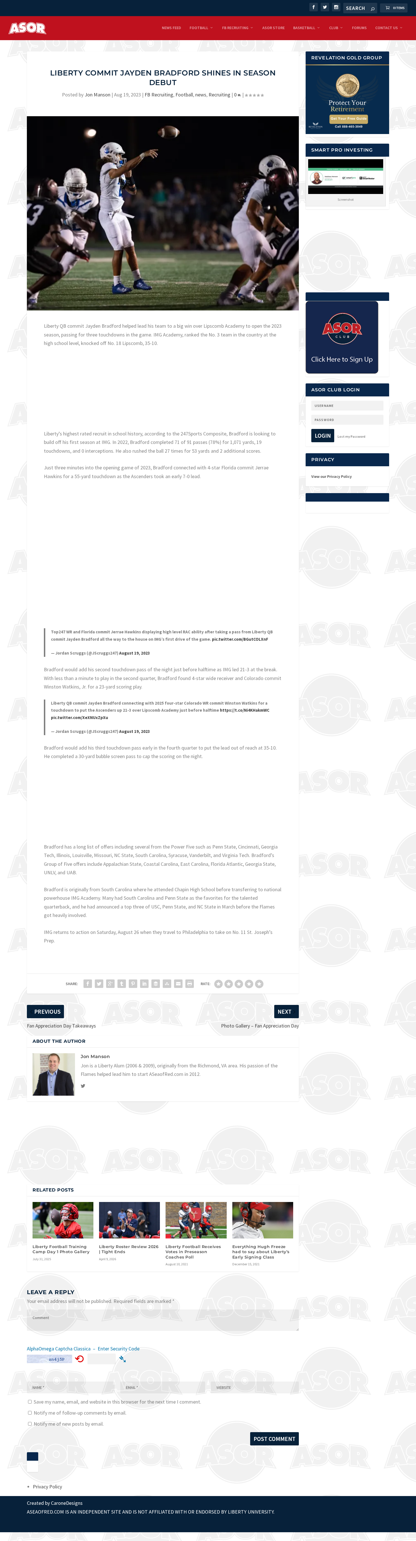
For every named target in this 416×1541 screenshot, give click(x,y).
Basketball (304, 27)
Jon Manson (97, 94)
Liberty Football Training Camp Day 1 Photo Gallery (61, 1249)
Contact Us (386, 27)
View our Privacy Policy (331, 476)
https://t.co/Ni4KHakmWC (244, 710)
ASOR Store (273, 27)
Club (333, 27)
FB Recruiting (235, 27)
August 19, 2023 (134, 653)
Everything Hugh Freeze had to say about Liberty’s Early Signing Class (261, 1251)
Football (199, 27)
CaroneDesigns (67, 1503)
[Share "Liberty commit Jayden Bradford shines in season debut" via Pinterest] (133, 983)
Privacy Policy (47, 1486)
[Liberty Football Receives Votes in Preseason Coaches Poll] (196, 1220)
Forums (359, 27)
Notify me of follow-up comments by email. (80, 1413)
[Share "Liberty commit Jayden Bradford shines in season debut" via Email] (178, 983)
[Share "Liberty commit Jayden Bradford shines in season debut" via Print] (189, 983)
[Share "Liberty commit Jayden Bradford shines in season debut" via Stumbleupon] (167, 983)
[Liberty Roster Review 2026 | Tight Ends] (129, 1220)
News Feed (171, 27)
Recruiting (219, 94)
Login (323, 435)
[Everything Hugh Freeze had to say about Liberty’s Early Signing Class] (262, 1220)
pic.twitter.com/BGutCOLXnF (240, 639)
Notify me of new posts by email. (69, 1424)
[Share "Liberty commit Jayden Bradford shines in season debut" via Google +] (110, 983)
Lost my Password (351, 436)
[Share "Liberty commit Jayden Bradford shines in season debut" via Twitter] (99, 983)
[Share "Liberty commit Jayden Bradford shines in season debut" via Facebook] (87, 983)
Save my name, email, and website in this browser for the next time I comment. (117, 1401)
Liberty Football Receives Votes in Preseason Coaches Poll (193, 1251)
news (200, 94)
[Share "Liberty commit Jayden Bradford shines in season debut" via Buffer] (155, 983)
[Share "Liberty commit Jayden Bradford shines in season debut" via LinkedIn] (144, 983)
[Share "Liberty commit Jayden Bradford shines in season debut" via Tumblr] (121, 983)
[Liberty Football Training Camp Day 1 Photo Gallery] (63, 1220)
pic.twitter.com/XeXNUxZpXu (79, 717)
